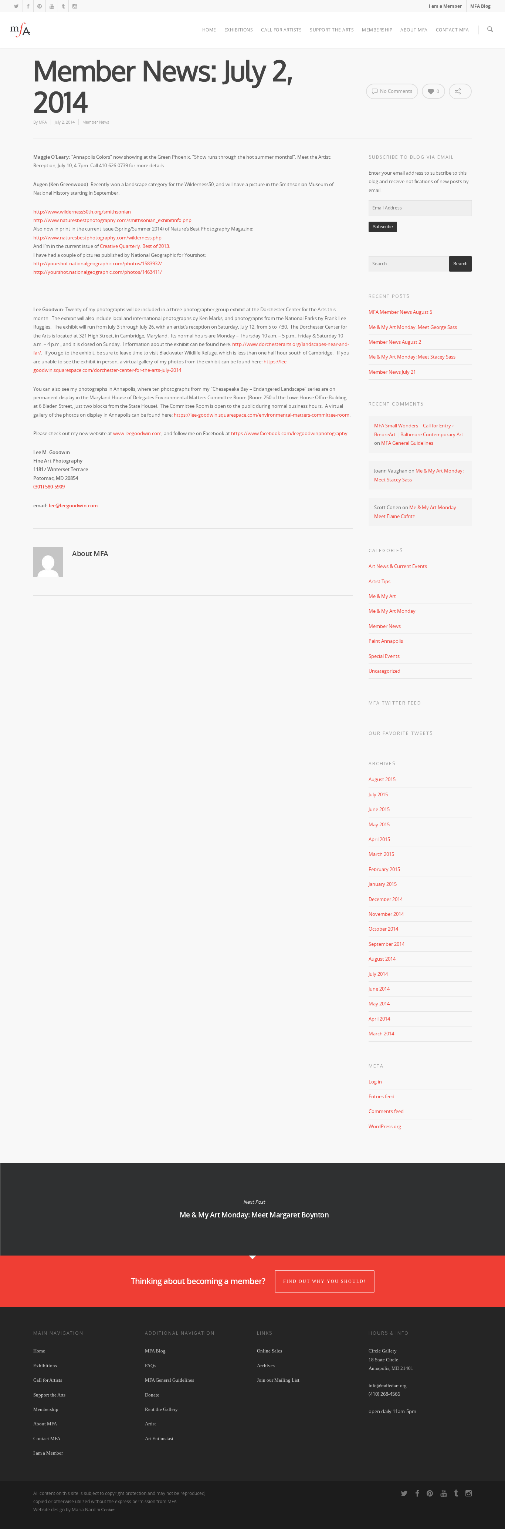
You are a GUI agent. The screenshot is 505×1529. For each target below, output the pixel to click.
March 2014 (381, 1033)
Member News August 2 (395, 342)
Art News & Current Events (398, 566)
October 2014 (383, 928)
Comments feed (386, 1111)
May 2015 (379, 824)
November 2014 (386, 914)
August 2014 (382, 958)
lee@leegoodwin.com (73, 505)
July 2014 (378, 974)
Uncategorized (384, 671)
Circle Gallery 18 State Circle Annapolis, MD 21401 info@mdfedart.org (391, 1368)
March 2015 (381, 854)
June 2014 (379, 988)
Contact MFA (452, 30)
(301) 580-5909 (49, 486)
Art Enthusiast (159, 1438)
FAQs (150, 1365)
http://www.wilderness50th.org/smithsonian (82, 211)
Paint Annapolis (386, 641)
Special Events (384, 656)
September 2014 (386, 944)
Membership (377, 30)
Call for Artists (281, 30)
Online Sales (269, 1351)
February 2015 (384, 869)
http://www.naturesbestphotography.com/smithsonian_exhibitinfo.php (112, 220)
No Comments (395, 91)
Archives (266, 1365)
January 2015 (383, 884)
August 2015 (382, 779)
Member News (95, 122)
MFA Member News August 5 (400, 312)
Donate (152, 1395)
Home (209, 30)
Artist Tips (379, 581)
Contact (108, 1509)
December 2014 (386, 899)
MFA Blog (480, 6)
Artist (150, 1423)
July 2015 (378, 794)
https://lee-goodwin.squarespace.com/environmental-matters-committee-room (261, 414)
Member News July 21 (392, 372)
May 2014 (379, 1003)
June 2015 (379, 809)
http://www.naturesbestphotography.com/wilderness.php (97, 237)
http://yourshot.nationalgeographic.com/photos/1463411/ (97, 272)
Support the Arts (332, 30)
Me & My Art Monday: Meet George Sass (413, 327)
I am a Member (445, 6)
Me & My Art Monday (392, 611)
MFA (43, 122)
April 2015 (379, 839)
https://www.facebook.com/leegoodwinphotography (289, 433)
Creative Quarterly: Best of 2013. (135, 246)
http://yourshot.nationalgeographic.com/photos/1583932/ (97, 263)
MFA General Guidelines (407, 443)
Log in (375, 1081)
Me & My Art (382, 596)
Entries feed (381, 1096)
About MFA (414, 30)
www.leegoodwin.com (137, 433)
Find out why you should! (324, 1281)
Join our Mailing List (278, 1380)
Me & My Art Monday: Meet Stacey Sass (412, 356)
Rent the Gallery (161, 1409)
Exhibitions (238, 30)
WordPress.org (385, 1126)
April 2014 (379, 1018)
